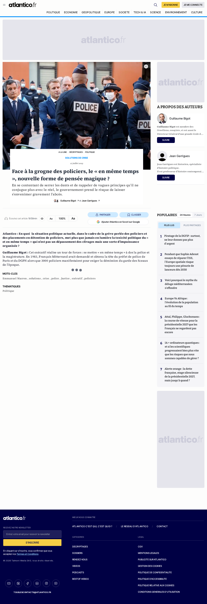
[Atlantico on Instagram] (46, 583)
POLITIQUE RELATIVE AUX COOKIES (156, 585)
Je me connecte (193, 4)
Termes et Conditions (27, 554)
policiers (90, 278)
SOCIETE (124, 12)
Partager (105, 214)
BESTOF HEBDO (80, 578)
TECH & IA (140, 12)
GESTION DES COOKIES (150, 566)
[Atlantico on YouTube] (56, 583)
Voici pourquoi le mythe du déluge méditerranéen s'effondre (181, 284)
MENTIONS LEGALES (148, 553)
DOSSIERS (77, 553)
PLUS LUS (169, 225)
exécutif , (78, 278)
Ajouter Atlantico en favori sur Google (120, 221)
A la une (63, 152)
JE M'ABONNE (170, 4)
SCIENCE (155, 12)
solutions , (36, 278)
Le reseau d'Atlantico (134, 526)
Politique (90, 152)
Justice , (66, 278)
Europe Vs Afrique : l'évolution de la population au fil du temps (181, 302)
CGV (140, 546)
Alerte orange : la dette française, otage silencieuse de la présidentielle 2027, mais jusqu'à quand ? (181, 374)
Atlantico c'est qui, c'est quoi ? (92, 526)
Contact (162, 526)
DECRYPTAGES (80, 546)
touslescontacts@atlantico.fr (32, 592)
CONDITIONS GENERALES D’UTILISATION (159, 591)
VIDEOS (76, 566)
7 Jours (198, 214)
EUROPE (109, 12)
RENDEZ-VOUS (79, 559)
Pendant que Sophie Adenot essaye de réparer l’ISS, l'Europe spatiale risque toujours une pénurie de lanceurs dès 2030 (181, 262)
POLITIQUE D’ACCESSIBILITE (152, 578)
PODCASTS (78, 572)
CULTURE (196, 12)
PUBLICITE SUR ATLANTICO (152, 559)
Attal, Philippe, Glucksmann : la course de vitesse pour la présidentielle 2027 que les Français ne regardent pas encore (182, 324)
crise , (47, 278)
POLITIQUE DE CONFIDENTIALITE (155, 572)
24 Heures (185, 214)
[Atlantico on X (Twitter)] (18, 583)
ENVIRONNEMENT (176, 12)
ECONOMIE (71, 12)
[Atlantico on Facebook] (27, 583)
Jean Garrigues (89, 200)
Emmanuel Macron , (16, 278)
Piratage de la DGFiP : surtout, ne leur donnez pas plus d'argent (182, 239)
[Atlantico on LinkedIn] (37, 583)
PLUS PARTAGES (192, 225)
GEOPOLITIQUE (91, 12)
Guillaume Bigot (68, 200)
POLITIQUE (53, 12)
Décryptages (76, 152)
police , (56, 278)
